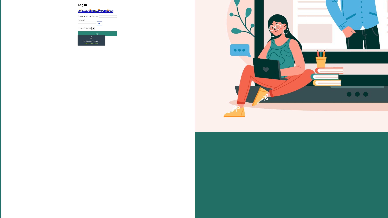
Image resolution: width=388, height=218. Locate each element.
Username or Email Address (88, 16)
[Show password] (99, 23)
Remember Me (85, 28)
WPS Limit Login (91, 43)
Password (81, 20)
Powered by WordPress (95, 11)
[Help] (93, 28)
